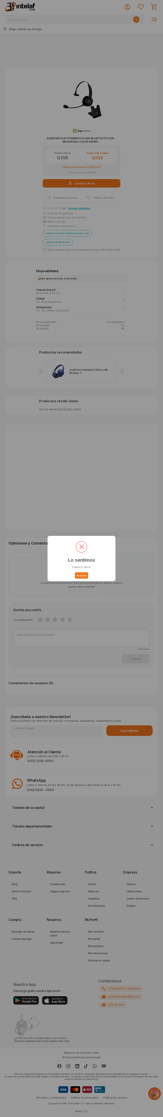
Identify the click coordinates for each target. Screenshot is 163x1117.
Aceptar (81, 575)
